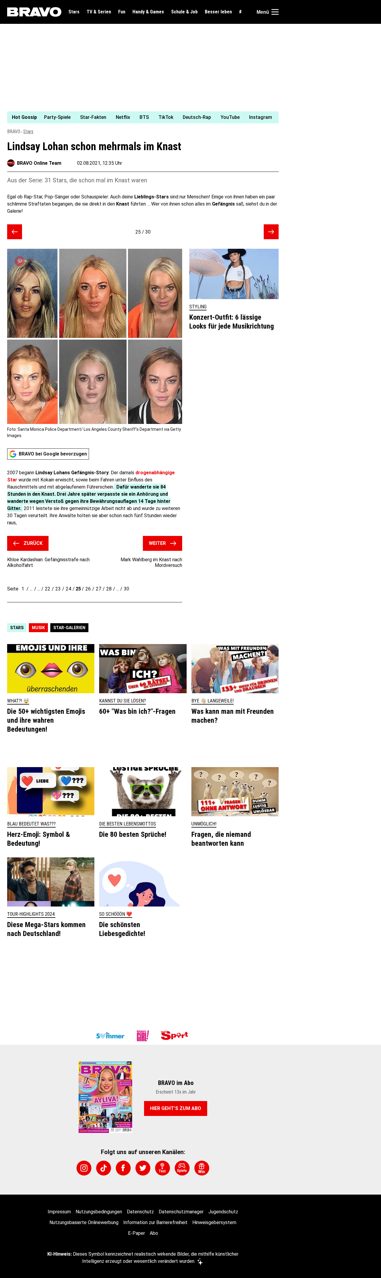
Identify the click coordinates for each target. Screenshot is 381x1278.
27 (98, 589)
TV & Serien (99, 12)
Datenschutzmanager (181, 1212)
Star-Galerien (69, 627)
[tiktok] (103, 1168)
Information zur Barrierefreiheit (155, 1222)
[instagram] (83, 1168)
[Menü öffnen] (275, 11)
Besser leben (218, 12)
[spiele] (182, 1168)
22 (47, 589)
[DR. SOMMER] (110, 1036)
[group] (139, 117)
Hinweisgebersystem (214, 1222)
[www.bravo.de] (34, 12)
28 (109, 589)
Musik (38, 627)
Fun (121, 12)
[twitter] (142, 1168)
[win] (201, 1168)
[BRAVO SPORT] (175, 1036)
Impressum (59, 1212)
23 (58, 589)
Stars (73, 12)
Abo (154, 1233)
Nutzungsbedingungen (99, 1212)
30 (126, 589)
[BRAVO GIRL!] (143, 1036)
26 (88, 589)
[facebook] (123, 1168)
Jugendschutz (223, 1212)
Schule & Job (184, 12)
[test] (162, 1168)
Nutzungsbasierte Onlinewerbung (83, 1222)
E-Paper (136, 1233)
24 (68, 589)
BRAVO (13, 131)
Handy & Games (148, 12)
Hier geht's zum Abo (175, 1108)
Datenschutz (140, 1212)
